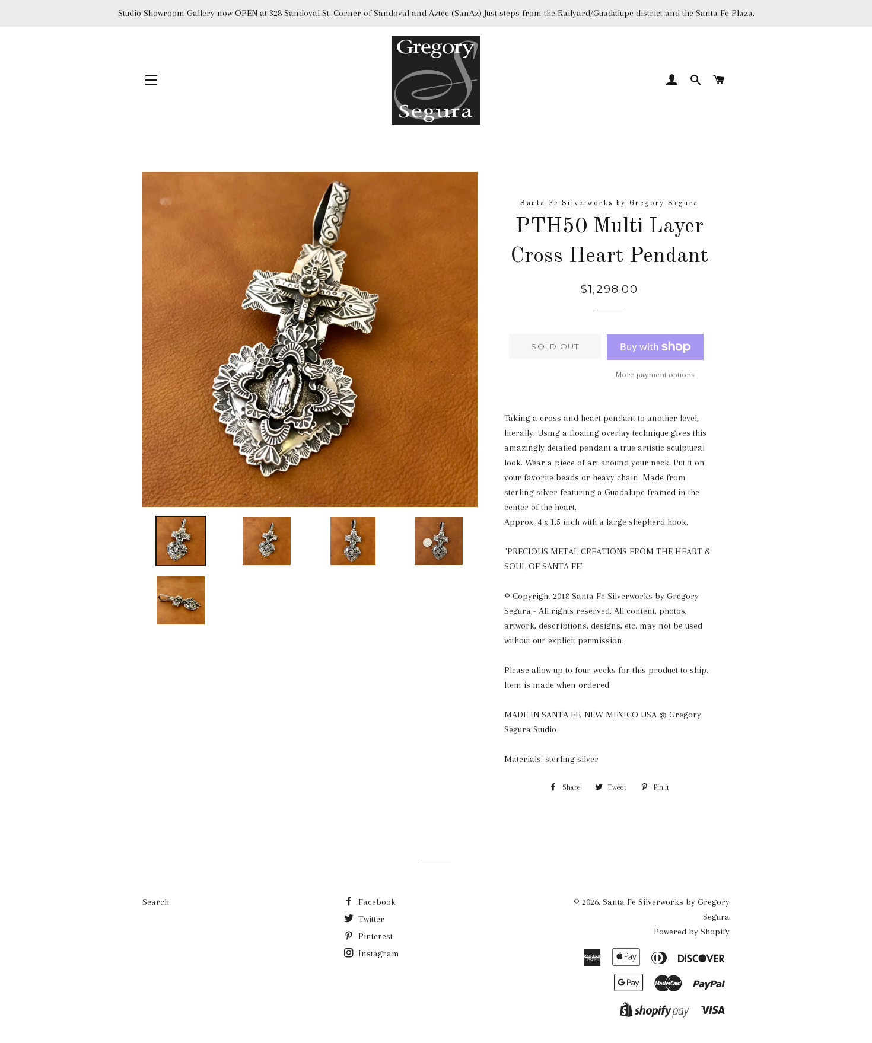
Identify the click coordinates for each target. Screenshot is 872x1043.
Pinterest (374, 936)
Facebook (376, 902)
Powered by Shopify (692, 931)
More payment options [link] (655, 374)
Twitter (370, 919)
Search (155, 902)
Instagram (377, 953)
